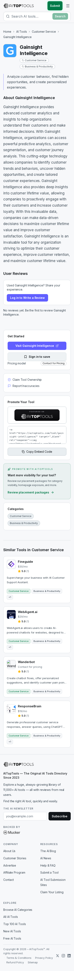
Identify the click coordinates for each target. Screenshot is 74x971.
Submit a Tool (49, 872)
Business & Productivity (39, 66)
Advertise (9, 865)
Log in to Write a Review (27, 297)
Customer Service (44, 31)
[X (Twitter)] (57, 955)
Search (60, 16)
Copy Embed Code (39, 451)
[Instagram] (63, 955)
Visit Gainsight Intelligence (34, 345)
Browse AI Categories (17, 909)
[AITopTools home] (18, 5)
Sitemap (33, 962)
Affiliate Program (14, 872)
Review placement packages (28, 492)
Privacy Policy (44, 957)
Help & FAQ (48, 865)
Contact (8, 879)
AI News (45, 858)
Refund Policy (15, 962)
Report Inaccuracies (26, 386)
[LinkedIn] (69, 955)
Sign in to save (39, 356)
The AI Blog (48, 851)
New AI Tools (12, 931)
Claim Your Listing (52, 892)
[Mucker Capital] (11, 832)
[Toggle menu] (67, 5)
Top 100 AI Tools (14, 924)
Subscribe (59, 816)
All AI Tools (10, 916)
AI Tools (21, 31)
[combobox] (31, 16)
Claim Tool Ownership (27, 379)
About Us (9, 851)
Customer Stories (14, 858)
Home (7, 31)
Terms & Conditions (18, 957)
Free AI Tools (12, 938)
